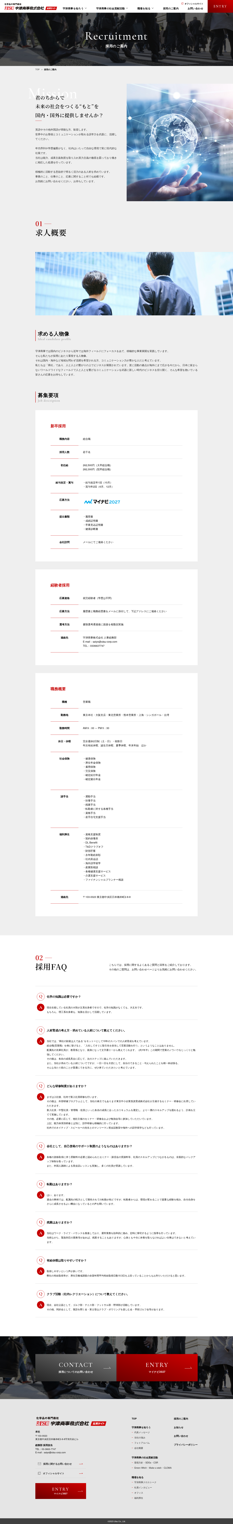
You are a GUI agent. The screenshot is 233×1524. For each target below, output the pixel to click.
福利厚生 (138, 1497)
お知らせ (178, 1427)
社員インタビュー (143, 1487)
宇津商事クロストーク (145, 1482)
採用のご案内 (181, 1418)
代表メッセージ (142, 1432)
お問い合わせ (181, 1436)
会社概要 (138, 1447)
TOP (37, 69)
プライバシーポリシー (186, 1444)
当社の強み (139, 1437)
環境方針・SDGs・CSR (146, 1462)
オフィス (138, 1492)
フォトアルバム (142, 1442)
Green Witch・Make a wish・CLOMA (153, 1467)
